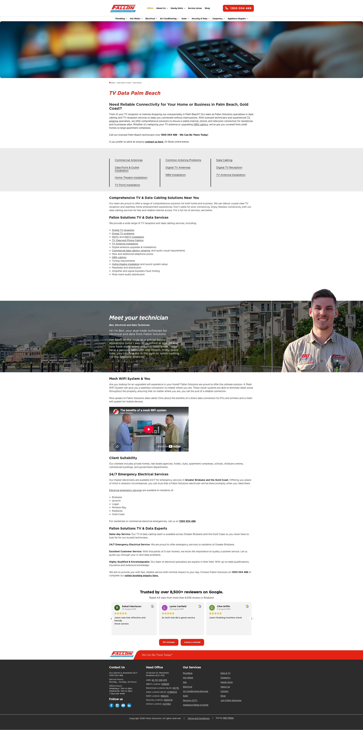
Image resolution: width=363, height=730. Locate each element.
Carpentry (217, 18)
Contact (224, 691)
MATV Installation (134, 237)
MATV (115, 237)
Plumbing (120, 18)
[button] (251, 619)
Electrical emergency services (125, 490)
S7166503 (172, 692)
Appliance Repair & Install (195, 705)
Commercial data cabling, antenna (131, 250)
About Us (161, 8)
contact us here (154, 141)
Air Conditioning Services (195, 691)
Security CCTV (190, 700)
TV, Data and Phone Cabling (127, 240)
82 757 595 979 (159, 680)
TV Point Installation (127, 184)
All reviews (169, 642)
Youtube (123, 705)
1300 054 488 (240, 8)
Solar (184, 18)
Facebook (111, 705)
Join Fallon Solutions (230, 700)
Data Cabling (224, 160)
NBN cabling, (201, 124)
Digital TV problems (123, 233)
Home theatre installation (126, 264)
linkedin (129, 705)
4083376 (168, 700)
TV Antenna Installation (230, 174)
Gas (185, 682)
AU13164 (166, 704)
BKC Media (228, 718)
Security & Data (199, 18)
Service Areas (195, 8)
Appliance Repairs (237, 18)
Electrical (150, 18)
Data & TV (225, 673)
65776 (176, 688)
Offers (150, 8)
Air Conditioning (168, 18)
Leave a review (192, 642)
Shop (207, 8)
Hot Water (135, 18)
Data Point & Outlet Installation (127, 169)
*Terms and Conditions (198, 718)
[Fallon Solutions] (123, 8)
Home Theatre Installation (131, 177)
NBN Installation (175, 174)
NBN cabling (119, 257)
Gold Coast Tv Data (124, 83)
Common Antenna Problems (183, 160)
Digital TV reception (123, 230)
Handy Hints (177, 8)
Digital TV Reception (229, 167)
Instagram (117, 705)
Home (113, 83)
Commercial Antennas (129, 160)
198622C (165, 696)
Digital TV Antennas (177, 167)
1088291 (165, 684)
